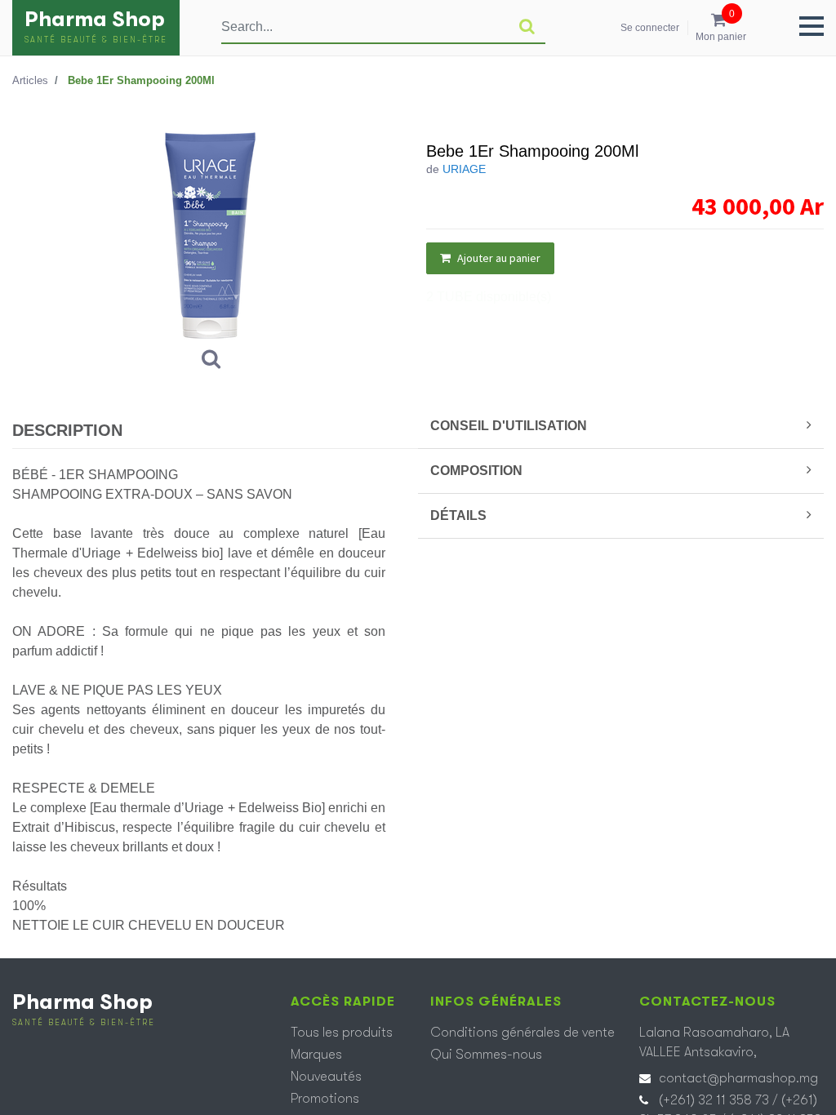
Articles (30, 80)
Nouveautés (326, 1076)
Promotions (325, 1098)
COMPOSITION (476, 471)
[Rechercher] (527, 26)
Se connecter (649, 27)
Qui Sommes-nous (486, 1054)
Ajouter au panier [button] (497, 258)
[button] (811, 26)
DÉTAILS (458, 515)
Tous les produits (342, 1032)
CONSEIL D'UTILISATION (508, 426)
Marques (316, 1054)
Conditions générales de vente (522, 1032)
